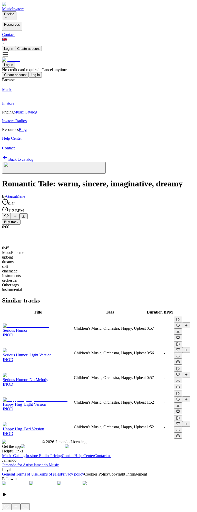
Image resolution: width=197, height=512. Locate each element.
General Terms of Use (20, 474)
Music (7, 9)
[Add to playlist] (15, 216)
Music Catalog (14, 455)
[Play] (54, 168)
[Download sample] (23, 216)
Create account (28, 49)
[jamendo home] (11, 4)
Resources (12, 24)
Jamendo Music (46, 465)
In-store (18, 9)
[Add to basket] (178, 337)
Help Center (84, 455)
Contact (8, 34)
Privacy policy (72, 474)
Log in (8, 49)
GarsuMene (15, 196)
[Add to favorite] (6, 216)
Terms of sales (49, 474)
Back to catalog (20, 159)
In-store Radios (38, 455)
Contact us (102, 455)
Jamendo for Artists (17, 465)
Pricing (9, 14)
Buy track (11, 222)
